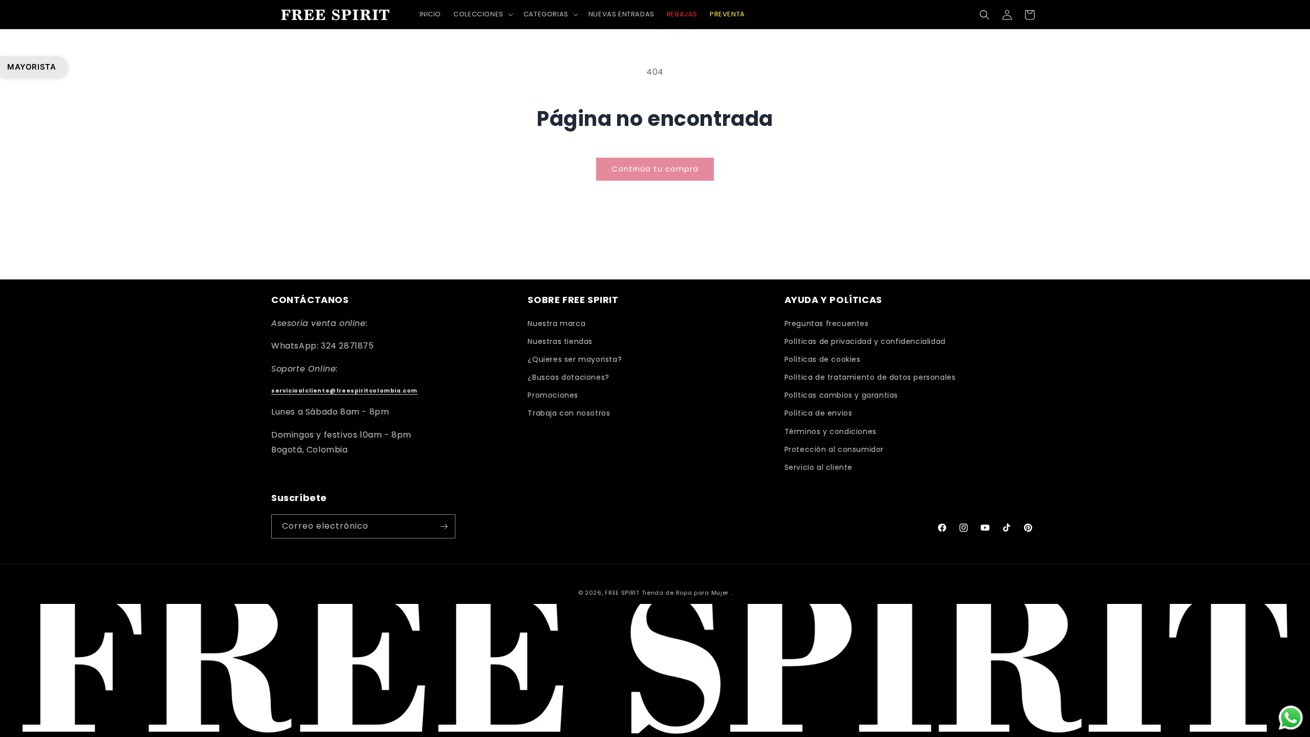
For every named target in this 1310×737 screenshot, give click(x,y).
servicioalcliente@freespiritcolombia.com (344, 391)
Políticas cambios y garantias (841, 395)
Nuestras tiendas (560, 341)
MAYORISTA (31, 67)
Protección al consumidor (834, 449)
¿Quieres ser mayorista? (575, 359)
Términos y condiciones (830, 431)
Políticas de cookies (822, 359)
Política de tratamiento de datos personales (870, 377)
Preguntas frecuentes (826, 323)
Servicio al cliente (818, 467)
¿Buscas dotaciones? (568, 377)
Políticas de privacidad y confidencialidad (865, 341)
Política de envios (818, 413)
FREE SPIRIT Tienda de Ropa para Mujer (667, 593)
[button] (482, 14)
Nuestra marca (556, 323)
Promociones (553, 395)
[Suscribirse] (443, 526)
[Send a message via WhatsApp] (1291, 718)
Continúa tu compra (655, 168)
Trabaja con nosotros (569, 413)
